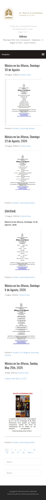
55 (7, 452)
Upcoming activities (27, 128)
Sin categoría (25, 352)
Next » (30, 452)
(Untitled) (10, 211)
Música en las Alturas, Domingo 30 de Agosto (22, 67)
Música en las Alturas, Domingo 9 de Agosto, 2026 (22, 287)
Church (10, 494)
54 (34, 450)
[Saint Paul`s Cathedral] (23, 20)
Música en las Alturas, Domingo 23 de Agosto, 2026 (22, 138)
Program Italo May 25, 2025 (16, 378)
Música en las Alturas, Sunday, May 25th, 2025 (21, 365)
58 (23, 452)
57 (18, 452)
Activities (16, 128)
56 (13, 452)
